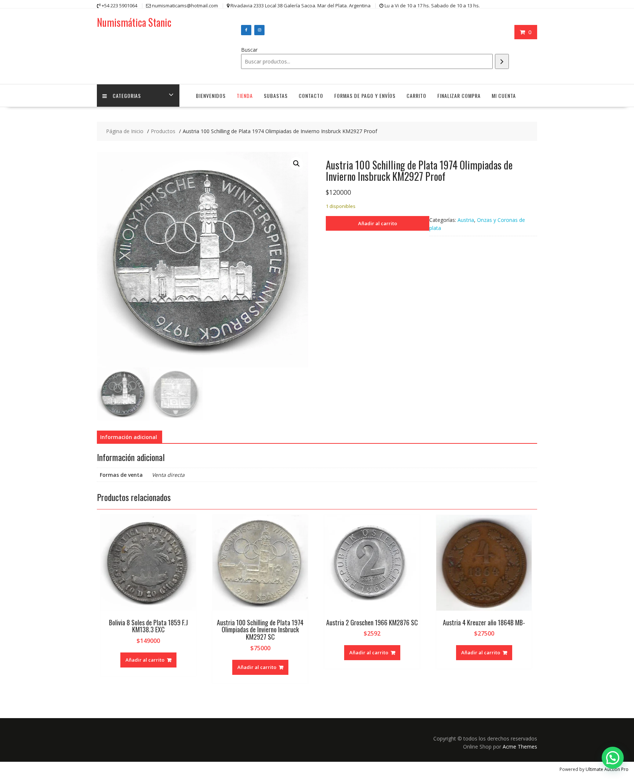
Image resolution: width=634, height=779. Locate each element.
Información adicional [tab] (128, 437)
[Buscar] (502, 61)
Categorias (127, 95)
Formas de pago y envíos (365, 95)
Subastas (276, 95)
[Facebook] (246, 30)
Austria (466, 219)
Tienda (245, 95)
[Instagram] (259, 30)
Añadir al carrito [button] (144, 660)
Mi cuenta (504, 95)
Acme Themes (520, 746)
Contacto (311, 95)
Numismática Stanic (134, 22)
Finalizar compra (459, 95)
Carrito (416, 95)
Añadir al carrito (377, 223)
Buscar (249, 49)
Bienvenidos (211, 95)
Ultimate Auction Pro (607, 769)
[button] (296, 163)
